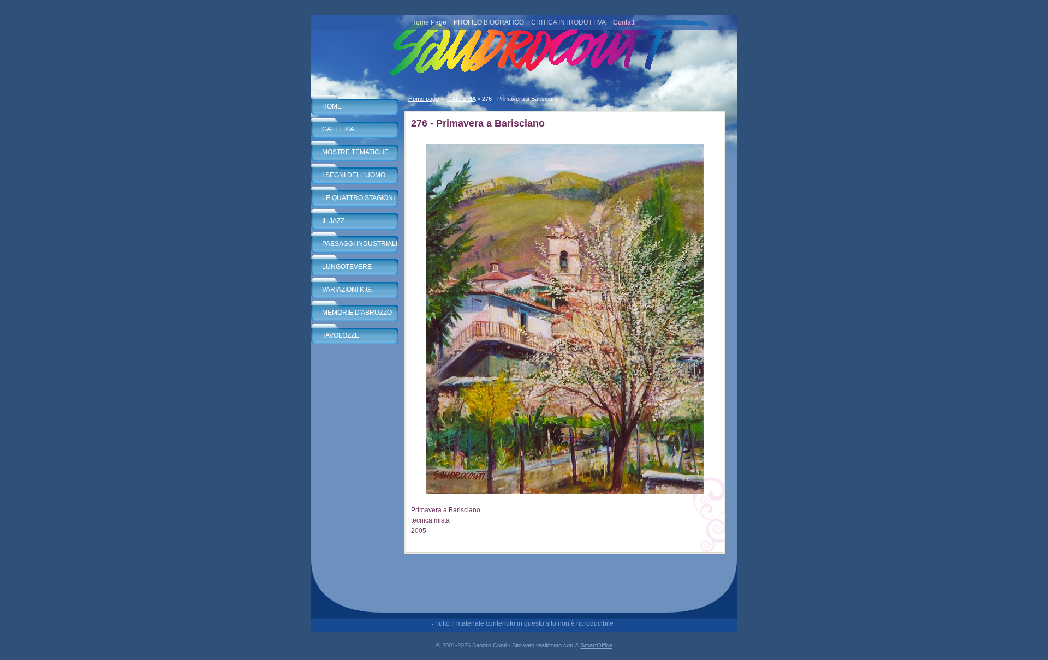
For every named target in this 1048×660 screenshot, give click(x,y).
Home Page (428, 22)
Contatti (624, 22)
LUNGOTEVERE (347, 267)
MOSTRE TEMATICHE (355, 152)
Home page (423, 98)
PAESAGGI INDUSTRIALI (359, 244)
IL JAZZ (333, 221)
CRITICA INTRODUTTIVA (568, 22)
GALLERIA (338, 129)
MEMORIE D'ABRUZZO (357, 312)
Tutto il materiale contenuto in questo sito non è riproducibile (524, 623)
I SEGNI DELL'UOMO (353, 175)
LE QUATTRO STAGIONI (358, 198)
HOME (332, 106)
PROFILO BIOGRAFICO (489, 22)
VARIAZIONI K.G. (347, 289)
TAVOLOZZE (340, 335)
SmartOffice (596, 645)
